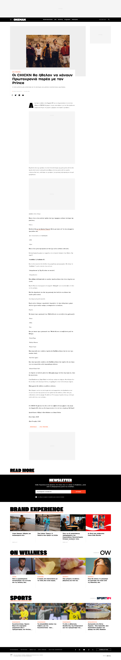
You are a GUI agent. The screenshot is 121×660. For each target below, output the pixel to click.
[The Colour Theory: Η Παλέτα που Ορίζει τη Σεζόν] (48, 522)
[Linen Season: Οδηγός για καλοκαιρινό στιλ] (22, 522)
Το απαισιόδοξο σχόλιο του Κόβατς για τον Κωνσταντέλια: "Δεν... (46, 625)
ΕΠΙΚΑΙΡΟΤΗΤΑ (92, 622)
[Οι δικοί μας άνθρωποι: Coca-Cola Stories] (98, 522)
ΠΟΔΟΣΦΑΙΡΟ (16, 622)
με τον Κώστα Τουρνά (43, 229)
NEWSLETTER (103, 649)
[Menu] (10, 19)
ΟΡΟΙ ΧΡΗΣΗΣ (42, 649)
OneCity (60, 19)
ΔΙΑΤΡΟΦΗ (40, 576)
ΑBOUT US (33, 649)
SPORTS (21, 598)
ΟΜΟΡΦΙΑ (65, 576)
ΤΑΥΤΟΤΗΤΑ (23, 649)
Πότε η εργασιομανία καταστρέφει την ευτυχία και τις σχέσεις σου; (21, 580)
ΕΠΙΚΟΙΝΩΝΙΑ (14, 649)
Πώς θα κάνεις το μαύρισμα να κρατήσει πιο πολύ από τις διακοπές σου (98, 580)
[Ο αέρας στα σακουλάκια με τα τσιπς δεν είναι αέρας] (48, 566)
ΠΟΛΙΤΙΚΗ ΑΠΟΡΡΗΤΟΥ (55, 649)
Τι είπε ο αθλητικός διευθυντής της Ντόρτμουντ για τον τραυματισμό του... (73, 625)
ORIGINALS (33, 426)
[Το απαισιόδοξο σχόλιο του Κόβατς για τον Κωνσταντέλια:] (48, 611)
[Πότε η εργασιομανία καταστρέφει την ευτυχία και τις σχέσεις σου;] (22, 566)
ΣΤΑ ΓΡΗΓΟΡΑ (16, 71)
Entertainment (48, 19)
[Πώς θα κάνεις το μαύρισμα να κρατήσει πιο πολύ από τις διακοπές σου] (98, 566)
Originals (67, 19)
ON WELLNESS (28, 553)
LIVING (14, 576)
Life (55, 19)
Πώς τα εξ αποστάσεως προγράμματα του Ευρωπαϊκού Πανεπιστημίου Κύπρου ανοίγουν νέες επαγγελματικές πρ (73, 537)
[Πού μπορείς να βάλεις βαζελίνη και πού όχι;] (73, 566)
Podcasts (75, 19)
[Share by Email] (23, 95)
